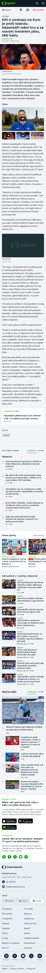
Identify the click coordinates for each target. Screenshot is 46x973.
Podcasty (6, 928)
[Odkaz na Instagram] (4, 857)
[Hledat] (37, 3)
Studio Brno (29, 918)
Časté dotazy (29, 943)
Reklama (28, 913)
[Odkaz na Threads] (26, 857)
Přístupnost (30, 969)
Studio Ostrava (30, 923)
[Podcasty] (20, 10)
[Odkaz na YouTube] (21, 857)
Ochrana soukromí (17, 969)
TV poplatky (7, 918)
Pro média (28, 909)
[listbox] (23, 901)
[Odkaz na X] (15, 857)
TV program (7, 909)
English (4, 969)
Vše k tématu (38, 535)
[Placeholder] (23, 245)
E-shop (5, 938)
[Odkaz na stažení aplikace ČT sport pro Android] (25, 821)
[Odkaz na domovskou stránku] (12, 3)
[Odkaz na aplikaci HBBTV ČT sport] (9, 827)
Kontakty (28, 948)
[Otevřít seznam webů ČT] (43, 3)
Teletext (5, 923)
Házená (5, 16)
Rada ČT (27, 928)
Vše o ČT (5, 948)
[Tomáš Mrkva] (23, 57)
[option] (9, 901)
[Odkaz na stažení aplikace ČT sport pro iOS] (9, 821)
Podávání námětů (31, 938)
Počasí (4, 933)
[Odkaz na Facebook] (9, 857)
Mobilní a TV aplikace (11, 943)
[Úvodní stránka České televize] (12, 867)
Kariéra (27, 933)
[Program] (27, 10)
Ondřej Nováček (7, 39)
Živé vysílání (7, 913)
